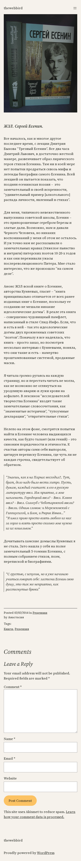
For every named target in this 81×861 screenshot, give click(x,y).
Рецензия (22, 629)
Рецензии (40, 613)
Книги (8, 629)
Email (9, 758)
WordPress (45, 852)
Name (9, 738)
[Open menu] (75, 8)
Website (10, 778)
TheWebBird (13, 8)
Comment (13, 686)
